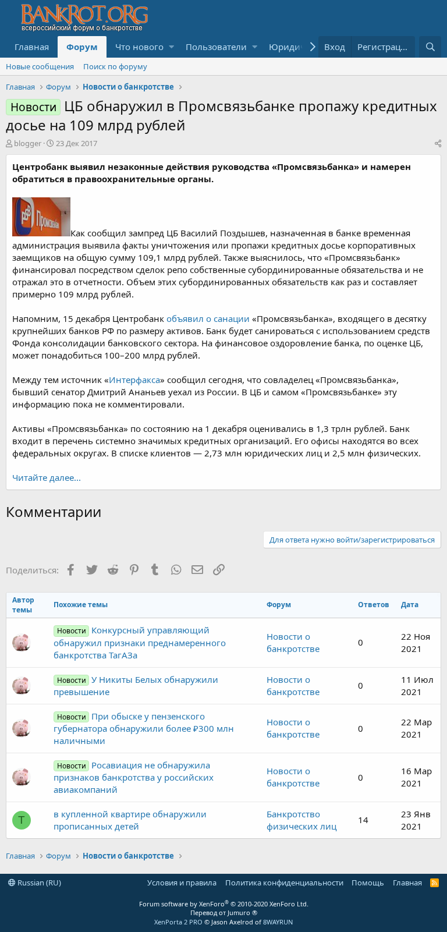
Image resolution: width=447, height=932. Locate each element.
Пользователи (216, 46)
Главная (32, 46)
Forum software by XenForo (223, 903)
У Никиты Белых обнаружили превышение (136, 685)
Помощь (368, 882)
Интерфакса (134, 379)
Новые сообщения (40, 66)
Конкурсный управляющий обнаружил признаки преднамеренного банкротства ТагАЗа (140, 642)
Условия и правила (182, 882)
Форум (82, 46)
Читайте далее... (46, 477)
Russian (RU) (38, 882)
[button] (171, 47)
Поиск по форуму (115, 66)
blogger (27, 143)
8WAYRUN (278, 921)
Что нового (139, 46)
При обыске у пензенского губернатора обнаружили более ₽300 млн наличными (144, 728)
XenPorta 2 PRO (178, 921)
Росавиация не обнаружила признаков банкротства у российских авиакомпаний (134, 777)
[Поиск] (430, 47)
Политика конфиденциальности (284, 882)
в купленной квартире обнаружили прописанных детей (130, 820)
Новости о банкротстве (293, 642)
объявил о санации (208, 318)
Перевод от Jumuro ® (223, 912)
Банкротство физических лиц (301, 820)
